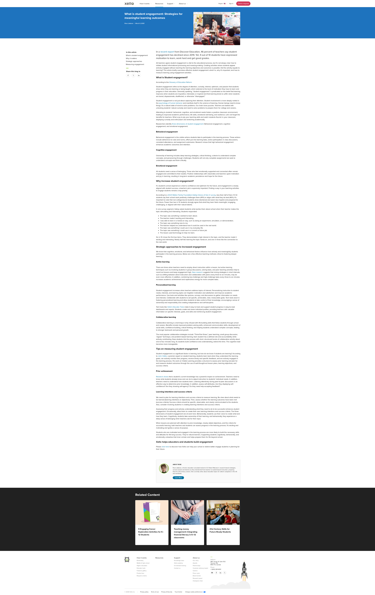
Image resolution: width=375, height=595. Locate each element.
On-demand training (180, 565)
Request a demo (142, 576)
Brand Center (197, 576)
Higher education (142, 565)
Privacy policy (144, 592)
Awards (195, 563)
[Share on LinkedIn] (139, 75)
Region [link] (221, 3)
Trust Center (178, 592)
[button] (223, 3)
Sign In (231, 3)
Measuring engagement (135, 64)
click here (165, 447)
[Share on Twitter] (133, 75)
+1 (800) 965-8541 (215, 569)
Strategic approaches (134, 61)
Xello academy (178, 563)
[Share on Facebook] (128, 75)
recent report (167, 51)
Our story (196, 560)
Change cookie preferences (193, 592)
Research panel (197, 578)
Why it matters (131, 58)
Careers (195, 571)
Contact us (177, 568)
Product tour (140, 573)
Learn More (178, 478)
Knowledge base (179, 560)
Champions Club (198, 581)
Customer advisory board (200, 568)
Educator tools (141, 568)
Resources (159, 4)
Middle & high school (143, 563)
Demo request (243, 3)
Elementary (140, 560)
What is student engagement (137, 55)
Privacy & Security (166, 592)
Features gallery (141, 571)
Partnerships (196, 565)
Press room (196, 573)
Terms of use (155, 592)
